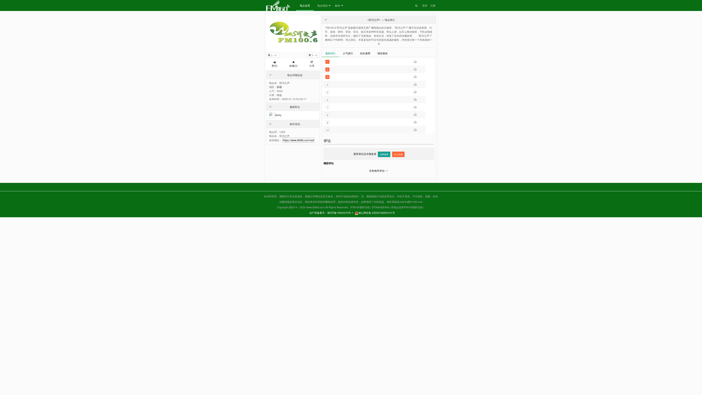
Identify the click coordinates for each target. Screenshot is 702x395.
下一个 (314, 55)
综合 (279, 95)
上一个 (273, 55)
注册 (432, 5)
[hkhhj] (272, 115)
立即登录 (384, 154)
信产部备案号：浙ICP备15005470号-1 (331, 213)
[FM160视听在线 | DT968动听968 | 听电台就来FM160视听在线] (277, 5)
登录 (424, 5)
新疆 (279, 87)
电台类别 (322, 5)
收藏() (293, 65)
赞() (275, 65)
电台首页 (305, 5)
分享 (311, 65)
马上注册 (398, 154)
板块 (337, 5)
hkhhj (278, 115)
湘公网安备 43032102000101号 (376, 213)
